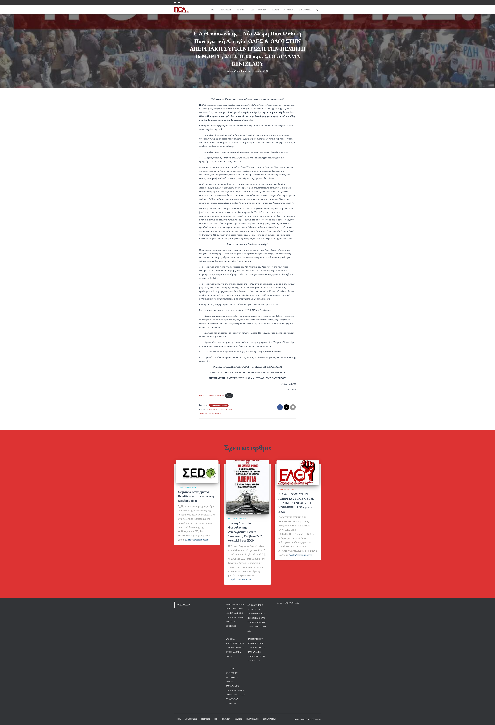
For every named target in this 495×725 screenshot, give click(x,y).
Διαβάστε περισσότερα (196, 539)
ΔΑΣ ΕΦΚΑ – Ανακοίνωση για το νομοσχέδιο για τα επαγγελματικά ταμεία (235, 647)
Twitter (175, 3)
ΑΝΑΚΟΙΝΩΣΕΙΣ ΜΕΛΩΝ (219, 405)
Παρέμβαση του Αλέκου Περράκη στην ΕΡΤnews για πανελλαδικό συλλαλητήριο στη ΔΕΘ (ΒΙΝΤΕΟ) (256, 650)
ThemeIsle (317, 719)
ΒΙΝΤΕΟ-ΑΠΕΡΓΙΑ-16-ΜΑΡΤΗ (211, 396)
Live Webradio (289, 10)
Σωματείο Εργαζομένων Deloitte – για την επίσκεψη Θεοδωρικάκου (196, 496)
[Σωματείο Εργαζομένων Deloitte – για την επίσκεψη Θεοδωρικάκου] (197, 471)
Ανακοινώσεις (225, 10)
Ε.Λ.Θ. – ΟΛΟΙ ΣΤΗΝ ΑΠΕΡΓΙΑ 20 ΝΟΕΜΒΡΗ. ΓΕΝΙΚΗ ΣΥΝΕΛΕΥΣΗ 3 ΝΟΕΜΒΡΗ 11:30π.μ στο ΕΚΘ (296, 503)
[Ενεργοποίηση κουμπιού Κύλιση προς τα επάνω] (490, 720)
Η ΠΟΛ (211, 10)
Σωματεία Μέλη (305, 10)
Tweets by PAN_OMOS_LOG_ (288, 603)
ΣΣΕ (252, 10)
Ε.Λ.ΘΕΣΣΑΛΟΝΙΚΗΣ (225, 409)
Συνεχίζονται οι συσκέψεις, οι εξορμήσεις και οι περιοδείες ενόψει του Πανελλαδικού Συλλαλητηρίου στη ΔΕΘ (257, 618)
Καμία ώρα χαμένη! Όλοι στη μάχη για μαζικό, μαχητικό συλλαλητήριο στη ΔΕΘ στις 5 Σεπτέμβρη (235, 615)
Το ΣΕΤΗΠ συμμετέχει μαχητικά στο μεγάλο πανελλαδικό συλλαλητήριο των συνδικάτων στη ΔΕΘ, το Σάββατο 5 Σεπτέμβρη (236, 686)
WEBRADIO (183, 604)
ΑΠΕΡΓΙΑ (211, 409)
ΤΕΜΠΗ (218, 414)
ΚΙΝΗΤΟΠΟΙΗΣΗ (207, 414)
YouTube (179, 3)
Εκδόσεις (275, 10)
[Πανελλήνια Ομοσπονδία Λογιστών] (181, 10)
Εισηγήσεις (241, 10)
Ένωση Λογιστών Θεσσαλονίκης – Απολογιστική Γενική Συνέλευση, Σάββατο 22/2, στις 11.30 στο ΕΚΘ (245, 532)
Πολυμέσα (262, 10)
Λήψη (229, 396)
